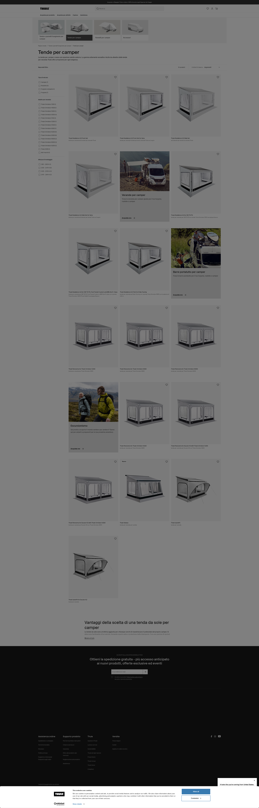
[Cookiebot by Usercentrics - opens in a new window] (59, 804)
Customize (195, 798)
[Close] (254, 780)
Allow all (196, 791)
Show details (77, 804)
